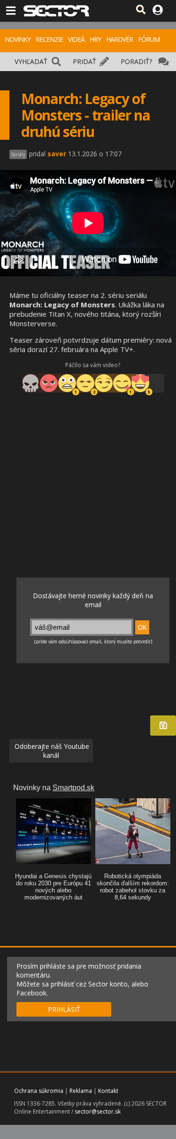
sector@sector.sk (98, 1111)
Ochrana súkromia (38, 1091)
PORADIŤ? (136, 61)
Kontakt (108, 1091)
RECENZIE (49, 39)
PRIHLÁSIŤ (64, 1009)
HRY (95, 39)
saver (56, 153)
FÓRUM (149, 39)
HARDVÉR (119, 39)
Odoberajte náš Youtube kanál (51, 751)
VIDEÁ (76, 39)
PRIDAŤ (84, 61)
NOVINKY (18, 39)
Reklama (80, 1091)
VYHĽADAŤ (31, 61)
